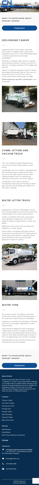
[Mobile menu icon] (35, 3)
